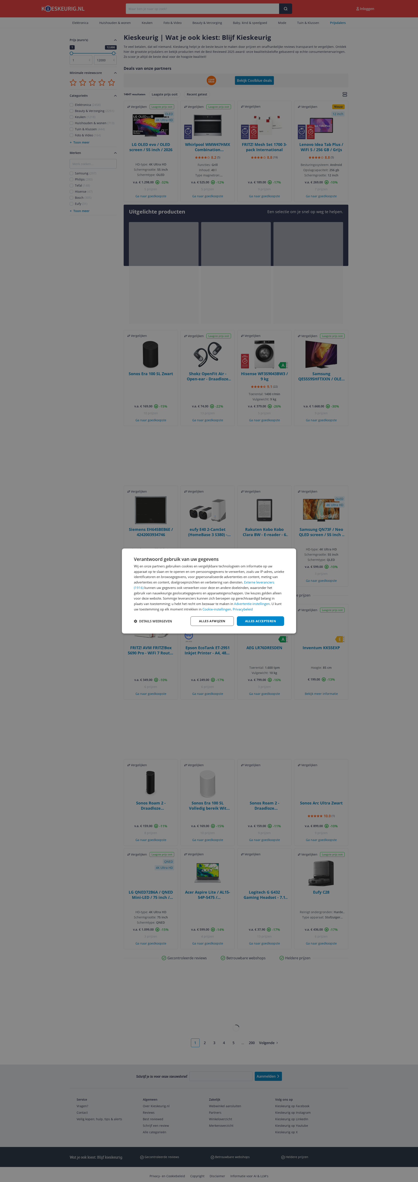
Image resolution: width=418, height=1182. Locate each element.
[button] (153, 621)
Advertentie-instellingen (252, 604)
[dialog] (209, 591)
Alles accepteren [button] (260, 621)
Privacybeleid (243, 609)
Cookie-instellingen (216, 609)
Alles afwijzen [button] (212, 621)
